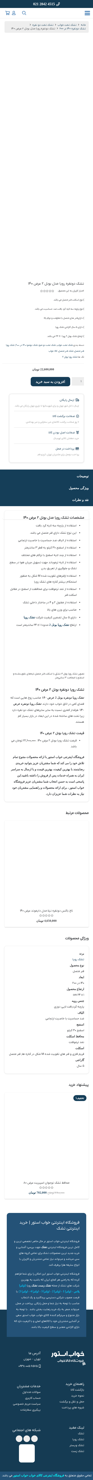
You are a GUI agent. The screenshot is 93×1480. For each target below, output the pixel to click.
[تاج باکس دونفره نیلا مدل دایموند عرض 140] (47, 863)
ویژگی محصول (79, 488)
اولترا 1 (67, 1291)
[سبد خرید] (7, 13)
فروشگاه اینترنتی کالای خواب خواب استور (38, 1475)
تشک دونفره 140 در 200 (73, 28)
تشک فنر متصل (65, 351)
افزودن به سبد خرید (50, 382)
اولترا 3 (45, 1291)
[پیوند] (14, 13)
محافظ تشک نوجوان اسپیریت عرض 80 (46, 1183)
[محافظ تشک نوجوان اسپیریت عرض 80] (47, 1135)
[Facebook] (34, 1438)
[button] (87, 13)
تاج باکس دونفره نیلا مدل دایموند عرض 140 (46, 911)
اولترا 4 (34, 1291)
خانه (83, 25)
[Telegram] (26, 1438)
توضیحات (83, 476)
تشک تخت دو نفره (42, 25)
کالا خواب (53, 351)
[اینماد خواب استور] (27, 1453)
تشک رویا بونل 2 (69, 357)
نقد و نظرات (80, 500)
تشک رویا (29, 617)
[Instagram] (19, 1438)
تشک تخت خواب (67, 25)
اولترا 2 (56, 1291)
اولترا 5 (24, 1291)
